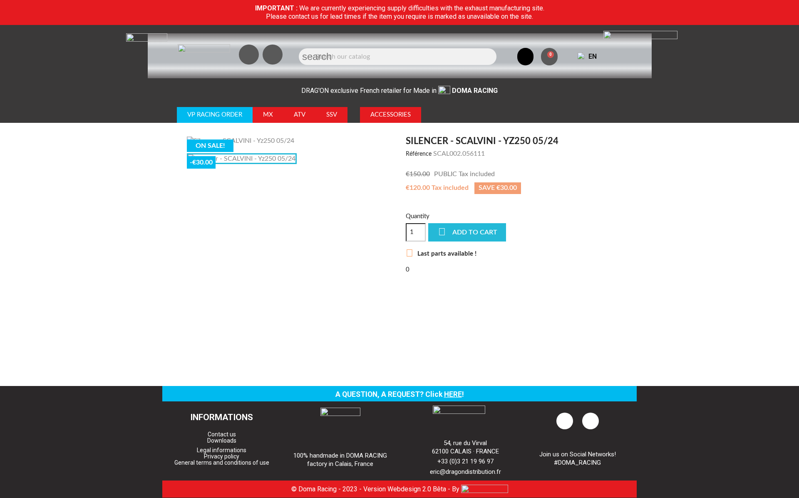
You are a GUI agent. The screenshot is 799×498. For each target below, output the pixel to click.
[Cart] (549, 56)
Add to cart (467, 231)
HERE (453, 394)
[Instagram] (249, 55)
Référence (419, 154)
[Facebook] (273, 55)
